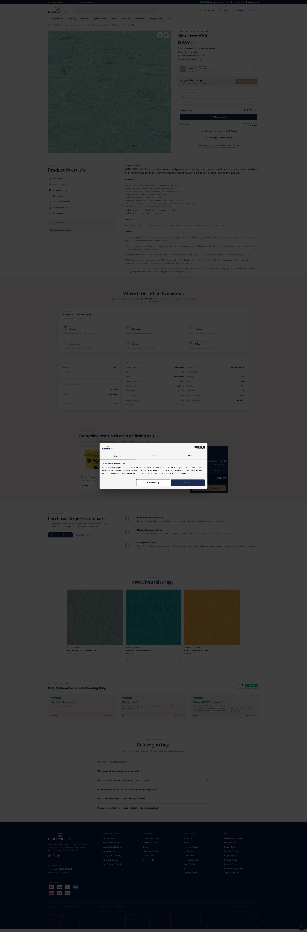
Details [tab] (153, 455)
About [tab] (189, 455)
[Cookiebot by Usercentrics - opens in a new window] (194, 447)
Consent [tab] (117, 456)
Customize (151, 483)
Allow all (187, 483)
